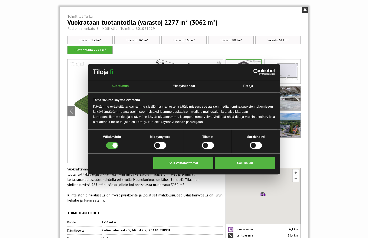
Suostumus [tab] (120, 86)
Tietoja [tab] (248, 86)
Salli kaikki (245, 163)
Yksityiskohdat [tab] (184, 86)
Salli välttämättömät (183, 163)
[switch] (160, 145)
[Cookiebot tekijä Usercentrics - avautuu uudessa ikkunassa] (256, 72)
